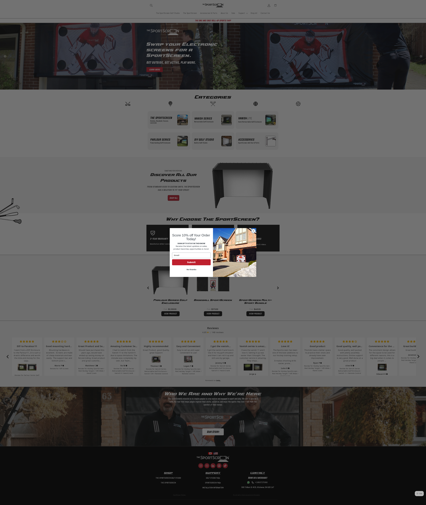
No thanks (191, 269)
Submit (191, 262)
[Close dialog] (253, 231)
